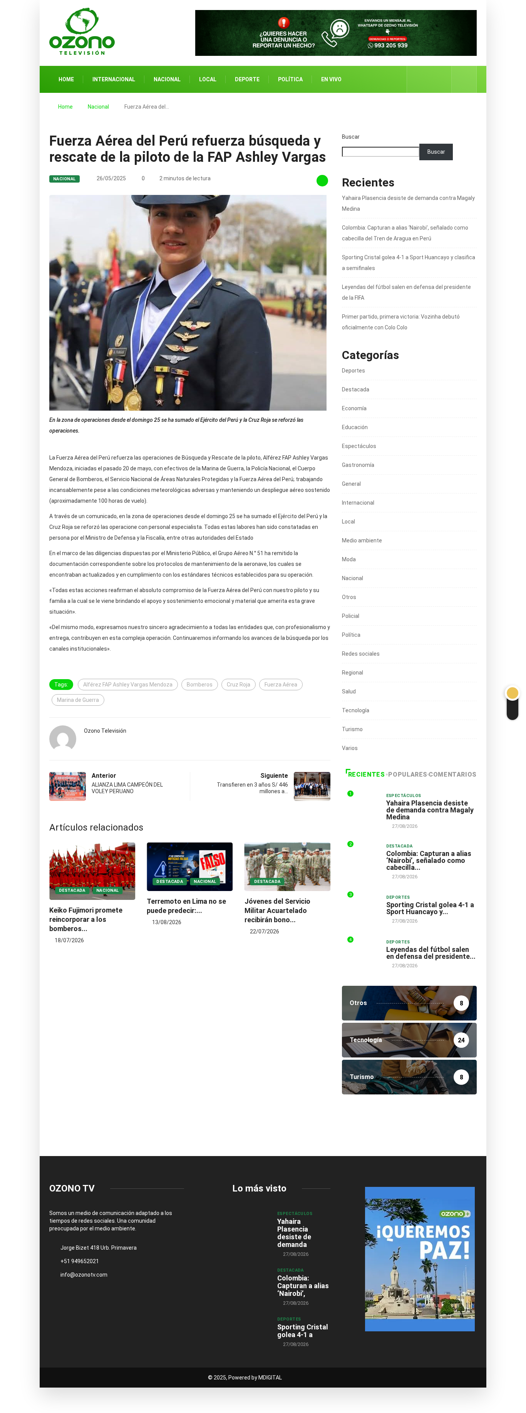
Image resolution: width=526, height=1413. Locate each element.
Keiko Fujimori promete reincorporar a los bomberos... (85, 919)
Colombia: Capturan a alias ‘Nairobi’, (303, 1285)
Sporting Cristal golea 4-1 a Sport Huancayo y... (430, 908)
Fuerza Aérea (281, 684)
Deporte (247, 79)
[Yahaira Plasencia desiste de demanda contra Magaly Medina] (251, 1224)
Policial (350, 616)
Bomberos (200, 684)
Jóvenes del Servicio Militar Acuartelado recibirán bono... (277, 910)
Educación (355, 427)
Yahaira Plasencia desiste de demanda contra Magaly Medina (430, 810)
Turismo (352, 729)
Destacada (72, 890)
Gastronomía (358, 465)
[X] (429, 79)
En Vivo (331, 79)
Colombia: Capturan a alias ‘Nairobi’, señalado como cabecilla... (428, 860)
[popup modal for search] (464, 79)
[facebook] (417, 79)
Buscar (351, 137)
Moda (349, 559)
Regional (352, 673)
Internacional (113, 79)
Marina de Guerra (78, 700)
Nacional (167, 79)
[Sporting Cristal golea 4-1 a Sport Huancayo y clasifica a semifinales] (251, 1330)
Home (66, 79)
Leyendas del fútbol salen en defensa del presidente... (431, 952)
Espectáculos (359, 446)
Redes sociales (361, 654)
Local (207, 79)
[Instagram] (441, 79)
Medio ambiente (362, 540)
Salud (349, 691)
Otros (349, 597)
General (351, 484)
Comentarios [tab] (453, 774)
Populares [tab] (407, 774)
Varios (350, 748)
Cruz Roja (238, 684)
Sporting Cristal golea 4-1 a (302, 1331)
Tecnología (355, 710)
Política (290, 79)
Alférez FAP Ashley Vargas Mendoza (128, 684)
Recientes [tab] (366, 774)
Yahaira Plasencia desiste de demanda (294, 1233)
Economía (354, 408)
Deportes (353, 371)
